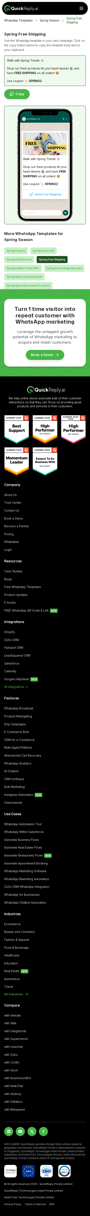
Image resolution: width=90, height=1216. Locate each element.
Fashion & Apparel (16, 939)
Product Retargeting (18, 716)
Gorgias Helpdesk (20, 679)
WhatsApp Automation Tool (23, 824)
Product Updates (16, 595)
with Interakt (12, 1015)
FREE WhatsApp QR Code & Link (30, 610)
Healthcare (11, 955)
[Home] (45, 389)
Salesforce (11, 663)
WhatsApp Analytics (17, 763)
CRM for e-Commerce (19, 740)
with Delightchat (15, 1031)
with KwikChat (13, 1086)
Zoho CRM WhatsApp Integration (26, 886)
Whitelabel (11, 542)
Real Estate (15, 971)
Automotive (12, 979)
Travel (8, 986)
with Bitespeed (14, 1109)
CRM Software (14, 779)
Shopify (9, 632)
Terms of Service (35, 1204)
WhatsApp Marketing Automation (26, 879)
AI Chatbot (11, 771)
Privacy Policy (12, 1204)
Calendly (10, 671)
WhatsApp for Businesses (22, 894)
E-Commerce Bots (16, 732)
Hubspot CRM (13, 647)
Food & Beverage (16, 947)
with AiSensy (13, 1094)
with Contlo (11, 1062)
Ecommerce (12, 924)
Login (8, 549)
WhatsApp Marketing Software (25, 871)
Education (11, 963)
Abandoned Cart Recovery (22, 755)
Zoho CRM (11, 640)
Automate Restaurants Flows (27, 855)
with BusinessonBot (17, 1078)
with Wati (10, 1023)
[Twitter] (31, 1131)
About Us (10, 495)
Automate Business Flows (21, 839)
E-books (10, 602)
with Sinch (11, 1070)
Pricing (9, 534)
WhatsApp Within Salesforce (24, 832)
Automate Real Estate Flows (23, 847)
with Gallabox (13, 1101)
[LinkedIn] (8, 1131)
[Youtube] (20, 1131)
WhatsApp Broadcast (18, 708)
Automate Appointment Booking (26, 863)
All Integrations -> (16, 687)
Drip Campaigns (15, 724)
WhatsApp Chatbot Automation (25, 902)
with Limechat (13, 1046)
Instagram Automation (22, 794)
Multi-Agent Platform (18, 747)
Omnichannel (13, 802)
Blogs (8, 579)
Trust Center (12, 502)
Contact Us (11, 510)
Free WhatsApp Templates (22, 587)
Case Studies (13, 571)
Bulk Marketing (14, 786)
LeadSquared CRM (17, 655)
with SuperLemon (16, 1039)
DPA (51, 1204)
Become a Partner (16, 526)
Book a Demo (13, 518)
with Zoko (11, 1054)
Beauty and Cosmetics (19, 931)
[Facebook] (43, 1131)
